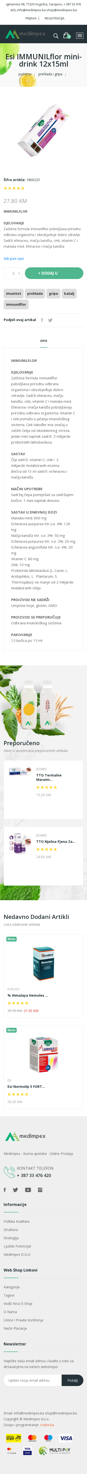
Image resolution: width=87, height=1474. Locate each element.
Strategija (11, 1238)
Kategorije (12, 1287)
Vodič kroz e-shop (18, 1303)
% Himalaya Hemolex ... (31, 995)
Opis (43, 341)
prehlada (35, 293)
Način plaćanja (15, 1328)
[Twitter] (50, 320)
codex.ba (47, 1424)
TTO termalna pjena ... (60, 841)
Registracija (54, 18)
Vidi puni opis (14, 258)
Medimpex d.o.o (17, 1254)
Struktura (11, 1229)
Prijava (30, 18)
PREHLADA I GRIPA (50, 74)
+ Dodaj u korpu (48, 274)
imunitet (13, 293)
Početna (25, 74)
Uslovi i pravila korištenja (23, 1320)
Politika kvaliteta (16, 1221)
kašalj (69, 293)
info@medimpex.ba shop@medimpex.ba (45, 1413)
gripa (53, 293)
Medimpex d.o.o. (36, 1419)
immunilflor (16, 304)
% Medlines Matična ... (30, 1086)
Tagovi (9, 1295)
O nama (10, 1311)
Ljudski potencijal (17, 1246)
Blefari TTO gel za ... (58, 775)
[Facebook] (42, 320)
